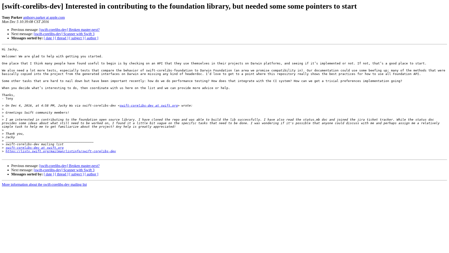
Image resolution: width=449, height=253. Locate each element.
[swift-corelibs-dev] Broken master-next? (69, 30)
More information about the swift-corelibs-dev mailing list (44, 184)
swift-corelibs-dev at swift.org (149, 105)
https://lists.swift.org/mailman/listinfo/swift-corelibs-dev (61, 151)
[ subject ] (76, 38)
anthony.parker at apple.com (44, 17)
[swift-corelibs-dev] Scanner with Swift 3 (64, 34)
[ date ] (49, 38)
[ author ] (91, 38)
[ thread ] (61, 38)
